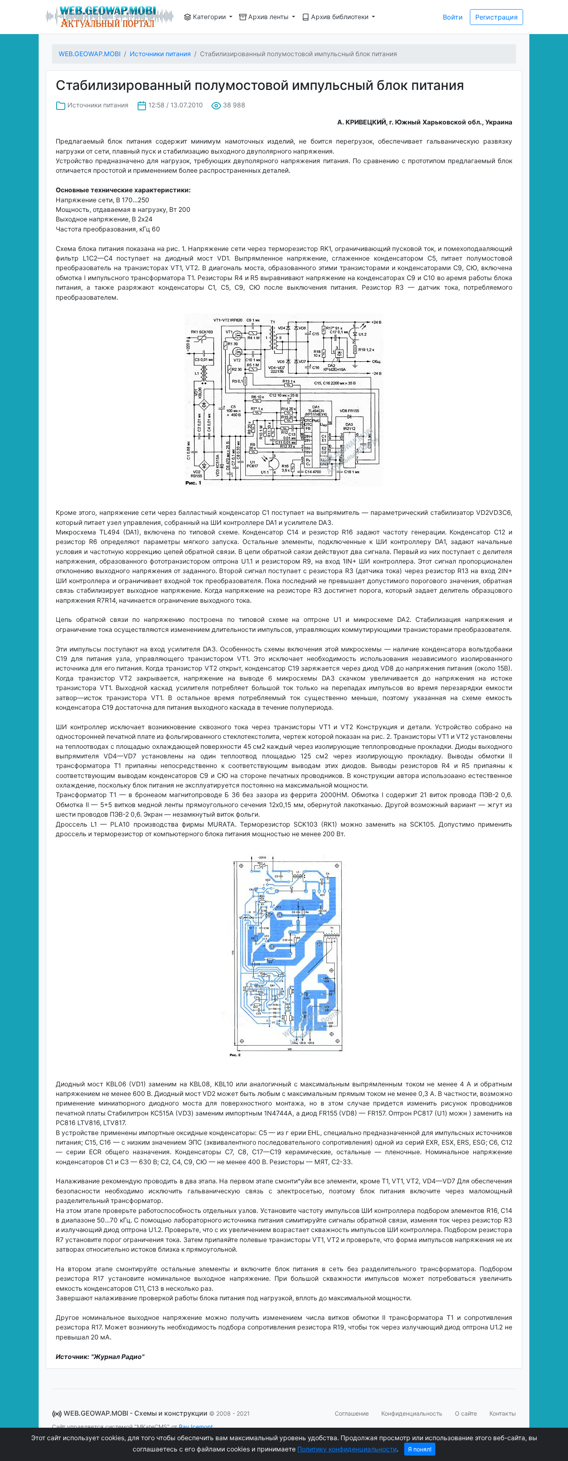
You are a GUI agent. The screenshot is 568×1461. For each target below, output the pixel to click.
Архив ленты (268, 17)
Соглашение (352, 1413)
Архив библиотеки (339, 17)
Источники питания (160, 54)
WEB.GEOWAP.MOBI (90, 54)
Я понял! (420, 1449)
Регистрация (496, 17)
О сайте (466, 1413)
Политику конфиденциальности (347, 1449)
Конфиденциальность (411, 1413)
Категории (209, 17)
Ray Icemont (196, 1426)
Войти (453, 17)
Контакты (502, 1413)
